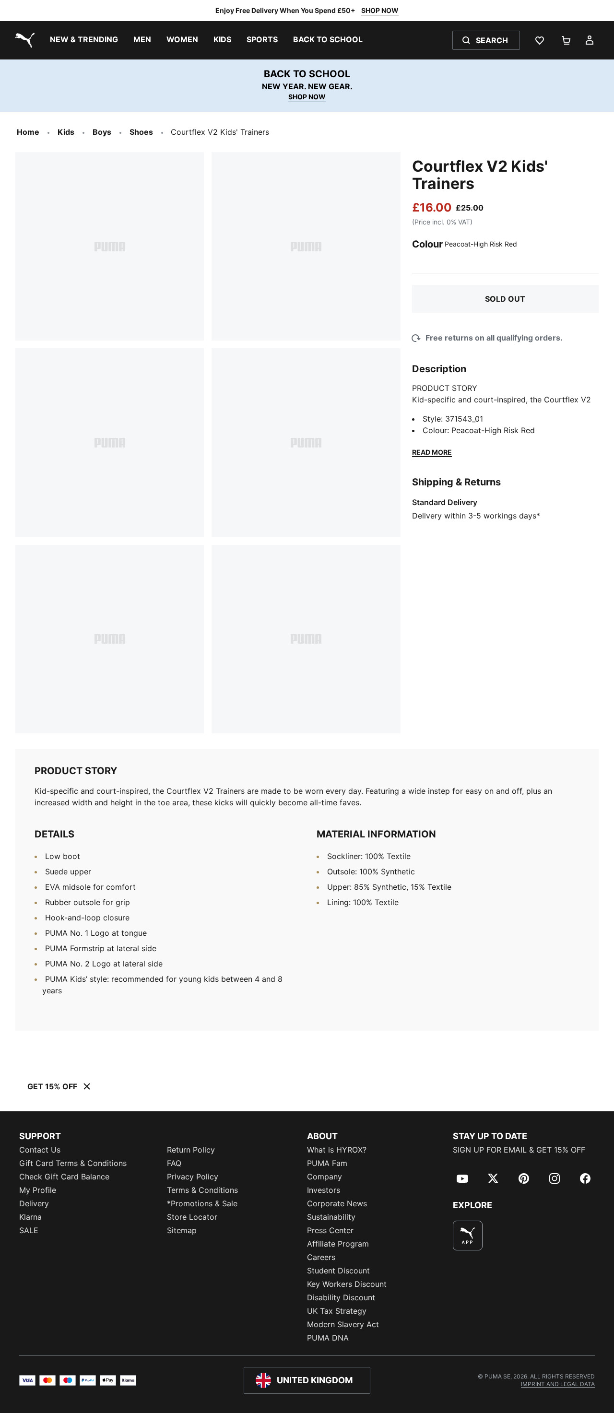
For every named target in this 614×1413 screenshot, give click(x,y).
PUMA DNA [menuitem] (328, 1337)
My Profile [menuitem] (37, 1190)
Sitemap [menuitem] (182, 1230)
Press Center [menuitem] (330, 1230)
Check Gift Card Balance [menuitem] (64, 1176)
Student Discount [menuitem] (338, 1270)
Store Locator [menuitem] (192, 1217)
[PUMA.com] (23, 40)
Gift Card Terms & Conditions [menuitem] (73, 1163)
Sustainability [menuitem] (331, 1217)
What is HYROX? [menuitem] (336, 1149)
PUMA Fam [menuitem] (327, 1163)
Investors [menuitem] (323, 1190)
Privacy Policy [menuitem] (192, 1176)
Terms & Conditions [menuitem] (202, 1190)
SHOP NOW (380, 10)
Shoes (141, 132)
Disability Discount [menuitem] (341, 1297)
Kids (66, 132)
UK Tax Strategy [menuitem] (336, 1311)
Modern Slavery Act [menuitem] (343, 1324)
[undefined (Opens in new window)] (468, 1235)
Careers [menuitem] (321, 1257)
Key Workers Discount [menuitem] (347, 1284)
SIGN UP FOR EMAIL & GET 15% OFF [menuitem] (519, 1149)
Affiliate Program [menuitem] (338, 1243)
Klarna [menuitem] (30, 1217)
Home (28, 132)
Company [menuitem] (324, 1176)
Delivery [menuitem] (34, 1203)
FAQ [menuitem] (174, 1163)
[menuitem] (84, 40)
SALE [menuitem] (28, 1230)
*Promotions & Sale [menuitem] (202, 1203)
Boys (102, 132)
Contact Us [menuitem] (39, 1149)
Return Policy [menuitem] (191, 1149)
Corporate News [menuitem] (337, 1203)
